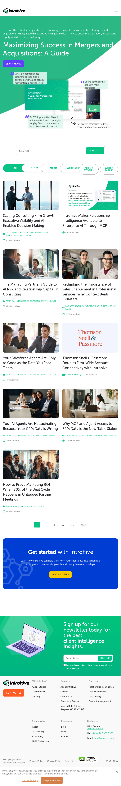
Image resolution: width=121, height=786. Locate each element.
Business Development (76, 306)
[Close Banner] (117, 771)
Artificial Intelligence (17, 301)
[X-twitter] (107, 761)
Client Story (71, 374)
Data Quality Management (43, 435)
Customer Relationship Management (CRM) (27, 232)
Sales (68, 309)
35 (73, 524)
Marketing (11, 506)
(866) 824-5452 (95, 728)
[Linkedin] (114, 761)
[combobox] (51, 150)
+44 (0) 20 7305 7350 (102, 733)
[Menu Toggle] (116, 11)
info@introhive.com (104, 738)
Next (83, 524)
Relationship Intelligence (19, 235)
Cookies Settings (30, 780)
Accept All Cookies (52, 780)
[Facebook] (110, 761)
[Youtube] (117, 761)
